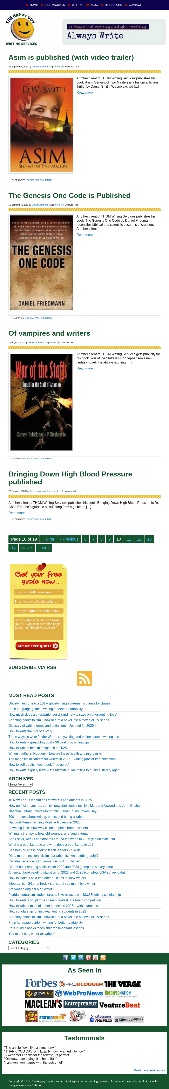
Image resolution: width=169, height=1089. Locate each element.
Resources (113, 4)
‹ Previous (69, 539)
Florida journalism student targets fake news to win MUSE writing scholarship (64, 894)
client (57, 66)
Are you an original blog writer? (31, 889)
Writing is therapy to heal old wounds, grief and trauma (48, 833)
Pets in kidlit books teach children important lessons (46, 928)
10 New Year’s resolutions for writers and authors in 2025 (50, 800)
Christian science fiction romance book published (44, 861)
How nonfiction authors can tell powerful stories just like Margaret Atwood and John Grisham (75, 805)
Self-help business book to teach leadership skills (44, 850)
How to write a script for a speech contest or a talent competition (54, 900)
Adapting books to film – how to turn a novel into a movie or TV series (58, 917)
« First (48, 539)
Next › (27, 548)
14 (13, 548)
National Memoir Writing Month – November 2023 (44, 822)
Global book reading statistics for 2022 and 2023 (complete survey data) (60, 867)
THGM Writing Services (20, 29)
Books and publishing (39, 180)
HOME (34, 4)
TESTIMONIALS (55, 4)
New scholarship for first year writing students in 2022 (47, 911)
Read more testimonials (149, 1070)
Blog (94, 4)
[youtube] (95, 958)
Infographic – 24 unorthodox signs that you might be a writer (51, 883)
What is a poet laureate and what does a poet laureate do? (50, 844)
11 (129, 539)
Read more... (85, 92)
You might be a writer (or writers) (31, 933)
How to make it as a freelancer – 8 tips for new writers (47, 878)
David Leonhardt (40, 66)
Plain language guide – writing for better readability (45, 922)
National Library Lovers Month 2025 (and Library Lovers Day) (52, 811)
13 (149, 539)
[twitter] (73, 958)
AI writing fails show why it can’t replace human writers (48, 828)
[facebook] (66, 958)
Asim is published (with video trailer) (71, 57)
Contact (135, 4)
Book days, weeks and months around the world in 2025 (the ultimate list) (61, 839)
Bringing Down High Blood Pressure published (70, 478)
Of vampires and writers (49, 333)
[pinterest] (88, 958)
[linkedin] (80, 958)
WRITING (77, 4)
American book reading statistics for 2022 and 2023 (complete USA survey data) (66, 872)
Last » (44, 548)
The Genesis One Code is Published (69, 195)
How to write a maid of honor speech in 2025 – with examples (53, 906)
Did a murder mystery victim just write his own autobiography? (53, 855)
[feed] (103, 958)
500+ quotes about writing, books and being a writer (46, 817)
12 (139, 539)
